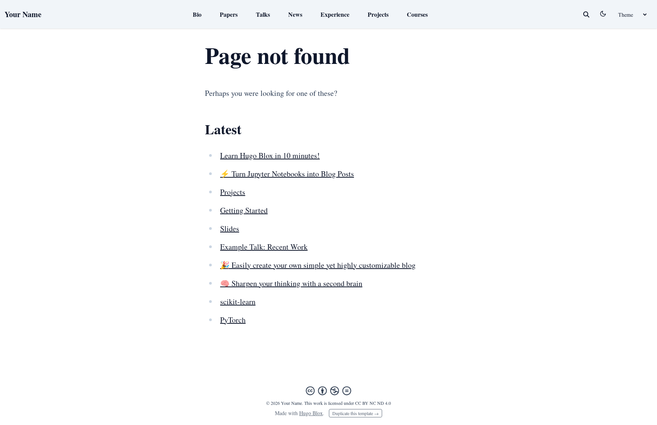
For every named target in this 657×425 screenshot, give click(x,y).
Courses (417, 14)
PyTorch (233, 320)
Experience (335, 14)
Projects (378, 14)
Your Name (23, 14)
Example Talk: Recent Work (264, 247)
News (295, 14)
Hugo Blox (311, 413)
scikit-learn (238, 301)
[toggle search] (586, 14)
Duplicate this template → (355, 413)
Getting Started (244, 210)
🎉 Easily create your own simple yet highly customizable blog (318, 265)
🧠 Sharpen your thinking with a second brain (291, 283)
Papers (229, 14)
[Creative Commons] (328, 390)
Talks (263, 14)
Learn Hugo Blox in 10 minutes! (270, 155)
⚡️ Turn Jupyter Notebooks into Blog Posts (287, 174)
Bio (197, 14)
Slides (229, 228)
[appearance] (603, 13)
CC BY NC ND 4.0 (373, 403)
